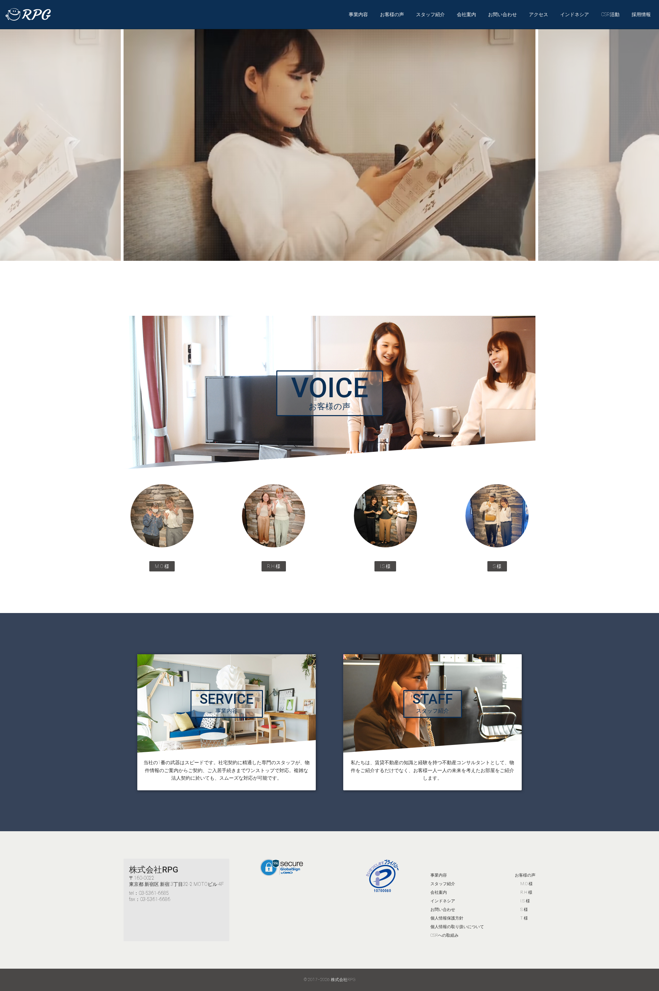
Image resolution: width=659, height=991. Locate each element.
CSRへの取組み (444, 935)
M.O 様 (526, 883)
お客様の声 (392, 14)
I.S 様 (525, 901)
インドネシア (574, 14)
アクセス (538, 14)
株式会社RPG (153, 870)
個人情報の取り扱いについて (457, 926)
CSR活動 (610, 14)
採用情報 (641, 14)
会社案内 (466, 14)
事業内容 (358, 14)
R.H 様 (526, 892)
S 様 (524, 909)
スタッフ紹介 (430, 14)
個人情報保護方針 (446, 918)
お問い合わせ (502, 14)
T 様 (524, 918)
